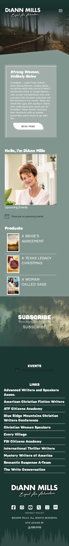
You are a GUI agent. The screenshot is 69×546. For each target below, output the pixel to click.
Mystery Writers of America (28, 455)
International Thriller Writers (29, 448)
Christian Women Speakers (27, 427)
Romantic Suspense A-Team (27, 462)
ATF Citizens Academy (23, 408)
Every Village (15, 434)
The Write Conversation (24, 469)
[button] (60, 10)
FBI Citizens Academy (23, 441)
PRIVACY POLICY (34, 512)
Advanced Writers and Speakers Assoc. (31, 392)
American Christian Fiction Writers (34, 401)
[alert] (31, 216)
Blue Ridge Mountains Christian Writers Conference (31, 417)
